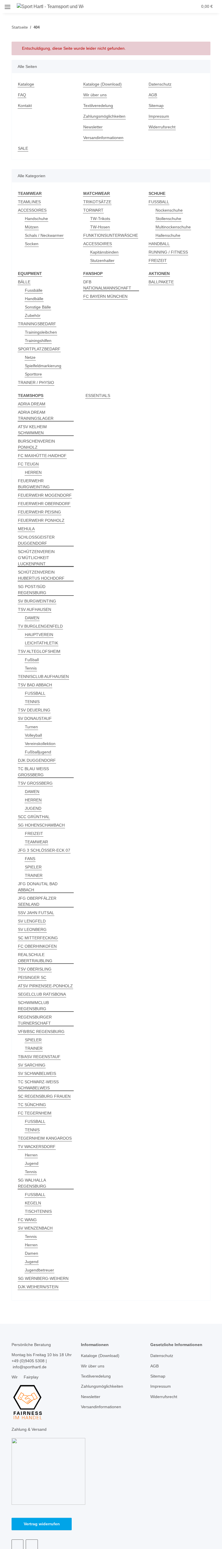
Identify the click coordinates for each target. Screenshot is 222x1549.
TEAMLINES (29, 201)
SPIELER (33, 867)
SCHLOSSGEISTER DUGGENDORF (36, 540)
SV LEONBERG (32, 929)
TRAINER (33, 875)
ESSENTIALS (98, 395)
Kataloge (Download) (102, 84)
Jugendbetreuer (39, 1270)
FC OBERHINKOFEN (37, 946)
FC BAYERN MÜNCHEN (105, 296)
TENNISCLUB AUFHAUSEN (43, 676)
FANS (30, 858)
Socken (31, 243)
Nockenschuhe (169, 210)
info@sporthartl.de (30, 1367)
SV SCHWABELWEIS (37, 1073)
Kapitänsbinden (104, 252)
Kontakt (25, 105)
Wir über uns (95, 95)
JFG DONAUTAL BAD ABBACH (38, 886)
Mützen (31, 227)
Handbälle (34, 298)
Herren (31, 1155)
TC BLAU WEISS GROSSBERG (33, 771)
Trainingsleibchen (41, 332)
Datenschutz (160, 84)
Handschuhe (36, 218)
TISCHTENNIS (38, 1211)
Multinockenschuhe (173, 227)
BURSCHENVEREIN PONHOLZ (36, 444)
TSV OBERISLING (34, 969)
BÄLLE (24, 282)
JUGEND (33, 808)
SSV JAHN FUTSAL (36, 912)
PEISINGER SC (32, 977)
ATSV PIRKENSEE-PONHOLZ (45, 986)
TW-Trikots (100, 218)
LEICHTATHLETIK (41, 643)
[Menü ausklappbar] (7, 4)
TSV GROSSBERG (35, 783)
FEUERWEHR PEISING (39, 512)
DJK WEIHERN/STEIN (38, 1286)
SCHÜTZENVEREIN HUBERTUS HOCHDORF (41, 575)
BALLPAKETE (161, 282)
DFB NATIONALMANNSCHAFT (107, 285)
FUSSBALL (159, 201)
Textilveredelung (98, 105)
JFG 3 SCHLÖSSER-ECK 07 (44, 850)
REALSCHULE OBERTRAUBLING (35, 957)
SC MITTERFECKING (38, 938)
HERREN (33, 472)
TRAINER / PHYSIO (36, 382)
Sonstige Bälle (38, 307)
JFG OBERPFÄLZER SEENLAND (37, 901)
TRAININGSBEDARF (37, 323)
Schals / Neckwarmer (44, 235)
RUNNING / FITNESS (168, 252)
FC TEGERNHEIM (34, 1113)
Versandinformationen (103, 137)
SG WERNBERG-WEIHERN (43, 1278)
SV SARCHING (31, 1065)
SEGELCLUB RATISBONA (42, 994)
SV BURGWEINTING (37, 601)
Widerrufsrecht (162, 127)
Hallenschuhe (168, 235)
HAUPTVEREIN (39, 634)
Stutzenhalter (102, 260)
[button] (160, 6)
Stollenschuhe (168, 218)
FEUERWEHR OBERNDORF (44, 503)
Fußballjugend (38, 752)
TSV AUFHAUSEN (34, 609)
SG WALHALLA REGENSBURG (32, 1183)
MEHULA (26, 528)
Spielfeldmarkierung (43, 365)
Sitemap (156, 105)
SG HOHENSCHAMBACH (41, 825)
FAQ (22, 95)
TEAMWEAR (36, 842)
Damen (31, 1253)
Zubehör (32, 315)
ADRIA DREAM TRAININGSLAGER (35, 415)
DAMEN (32, 617)
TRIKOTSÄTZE (97, 201)
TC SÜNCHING (32, 1104)
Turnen (31, 726)
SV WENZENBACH (35, 1228)
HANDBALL (159, 243)
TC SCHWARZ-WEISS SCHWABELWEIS (38, 1085)
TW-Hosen (100, 227)
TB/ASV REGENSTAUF (39, 1056)
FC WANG (27, 1219)
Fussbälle (33, 290)
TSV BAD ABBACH (35, 685)
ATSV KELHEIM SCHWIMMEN (32, 429)
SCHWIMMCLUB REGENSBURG (33, 1005)
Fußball (32, 659)
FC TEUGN (28, 464)
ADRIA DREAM (31, 404)
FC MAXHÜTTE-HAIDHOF (42, 455)
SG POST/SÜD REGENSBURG (32, 589)
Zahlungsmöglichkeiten (104, 116)
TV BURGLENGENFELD (40, 626)
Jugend (31, 1163)
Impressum (159, 116)
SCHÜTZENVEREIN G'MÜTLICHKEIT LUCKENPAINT (36, 557)
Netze (30, 357)
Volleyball (33, 735)
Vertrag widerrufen (42, 1524)
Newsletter (93, 127)
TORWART (93, 210)
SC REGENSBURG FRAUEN (44, 1096)
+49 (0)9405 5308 (28, 1360)
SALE (23, 148)
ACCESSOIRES (32, 210)
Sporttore (33, 374)
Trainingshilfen (38, 340)
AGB (153, 95)
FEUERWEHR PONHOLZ (41, 520)
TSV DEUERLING (34, 710)
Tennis (31, 668)
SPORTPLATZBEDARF (39, 349)
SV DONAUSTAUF (35, 718)
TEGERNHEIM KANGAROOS (45, 1138)
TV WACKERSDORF (37, 1146)
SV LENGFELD (32, 921)
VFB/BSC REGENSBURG (41, 1031)
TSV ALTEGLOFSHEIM (39, 651)
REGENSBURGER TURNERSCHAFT (35, 1020)
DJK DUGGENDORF (37, 760)
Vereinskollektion (40, 743)
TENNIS (32, 701)
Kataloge (26, 84)
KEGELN (33, 1203)
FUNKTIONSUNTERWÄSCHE (110, 235)
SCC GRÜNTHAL (34, 816)
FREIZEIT (158, 260)
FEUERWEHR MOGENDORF (45, 495)
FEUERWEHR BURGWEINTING (34, 483)
